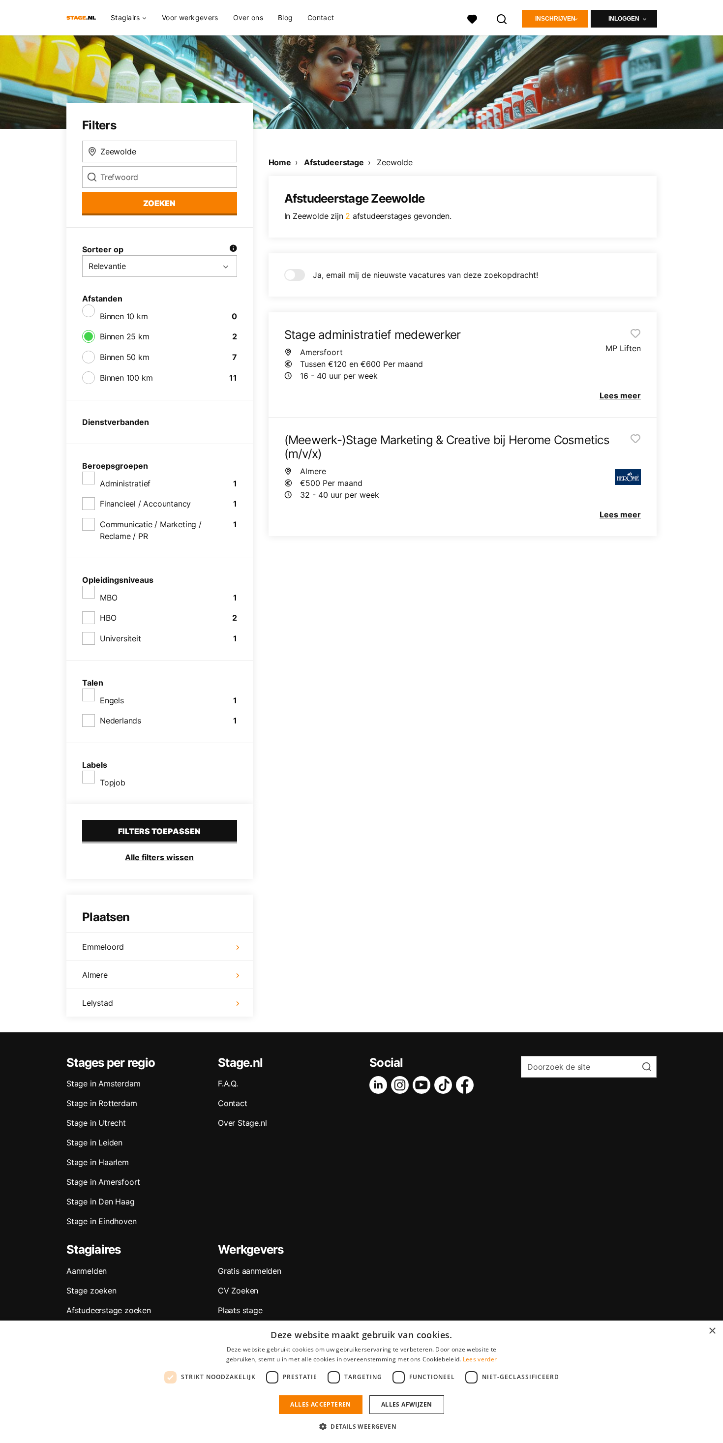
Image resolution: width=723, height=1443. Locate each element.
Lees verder (480, 1359)
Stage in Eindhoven (101, 1221)
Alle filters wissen (159, 857)
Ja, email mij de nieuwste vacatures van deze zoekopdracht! (425, 275)
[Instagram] (402, 1085)
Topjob (112, 782)
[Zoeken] (502, 18)
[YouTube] (423, 1085)
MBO (108, 597)
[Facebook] (467, 1085)
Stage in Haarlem (97, 1162)
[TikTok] (445, 1085)
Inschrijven (555, 18)
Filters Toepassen (159, 831)
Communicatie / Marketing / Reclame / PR (151, 530)
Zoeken (159, 203)
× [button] (712, 1331)
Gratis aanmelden (249, 1271)
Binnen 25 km (125, 336)
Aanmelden (86, 1271)
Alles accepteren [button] (320, 1404)
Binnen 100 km (126, 378)
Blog (285, 17)
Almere (95, 975)
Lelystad (97, 1003)
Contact (320, 17)
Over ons (248, 17)
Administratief (125, 483)
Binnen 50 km (125, 357)
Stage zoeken (91, 1290)
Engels (112, 700)
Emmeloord (103, 947)
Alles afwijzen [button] (406, 1404)
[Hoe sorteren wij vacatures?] (233, 249)
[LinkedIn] (380, 1085)
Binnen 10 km (124, 316)
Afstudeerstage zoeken (108, 1310)
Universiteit (120, 638)
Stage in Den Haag (100, 1201)
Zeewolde (394, 162)
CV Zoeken (238, 1290)
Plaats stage (240, 1310)
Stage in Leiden (94, 1142)
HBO (108, 618)
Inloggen (623, 18)
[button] (361, 1426)
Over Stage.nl (242, 1123)
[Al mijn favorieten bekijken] (472, 18)
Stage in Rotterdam (101, 1103)
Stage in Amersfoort (103, 1182)
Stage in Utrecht (96, 1123)
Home (280, 162)
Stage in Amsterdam (103, 1083)
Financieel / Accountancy (145, 504)
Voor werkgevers (190, 17)
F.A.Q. (228, 1083)
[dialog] (361, 1382)
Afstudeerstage (333, 162)
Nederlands (120, 720)
